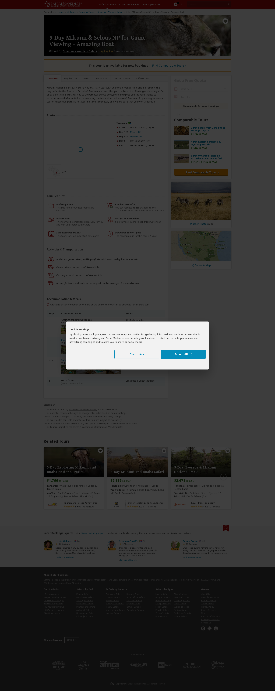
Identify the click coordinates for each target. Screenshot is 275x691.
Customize (137, 354)
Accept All (181, 354)
